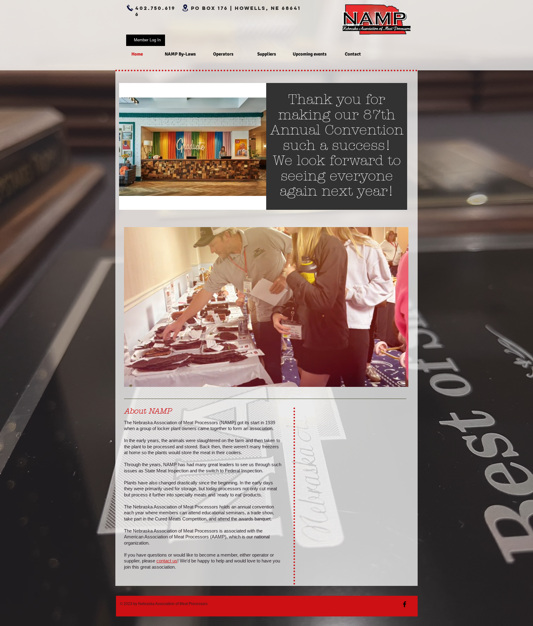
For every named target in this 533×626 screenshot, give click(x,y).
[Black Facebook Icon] (404, 604)
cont (160, 560)
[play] (257, 200)
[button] (400, 380)
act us (171, 560)
